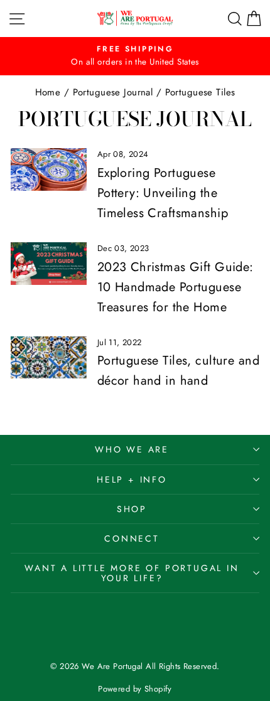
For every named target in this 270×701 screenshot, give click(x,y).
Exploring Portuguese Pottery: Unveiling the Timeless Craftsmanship (162, 193)
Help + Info (132, 479)
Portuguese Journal (113, 92)
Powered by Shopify (135, 689)
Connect (131, 538)
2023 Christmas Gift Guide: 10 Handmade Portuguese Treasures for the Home (175, 287)
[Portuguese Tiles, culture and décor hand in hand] (49, 357)
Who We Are (132, 449)
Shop (132, 509)
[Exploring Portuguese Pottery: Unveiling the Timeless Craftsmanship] (49, 169)
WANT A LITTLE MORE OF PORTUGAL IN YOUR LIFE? (131, 573)
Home (48, 92)
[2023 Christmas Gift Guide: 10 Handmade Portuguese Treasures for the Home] (49, 263)
